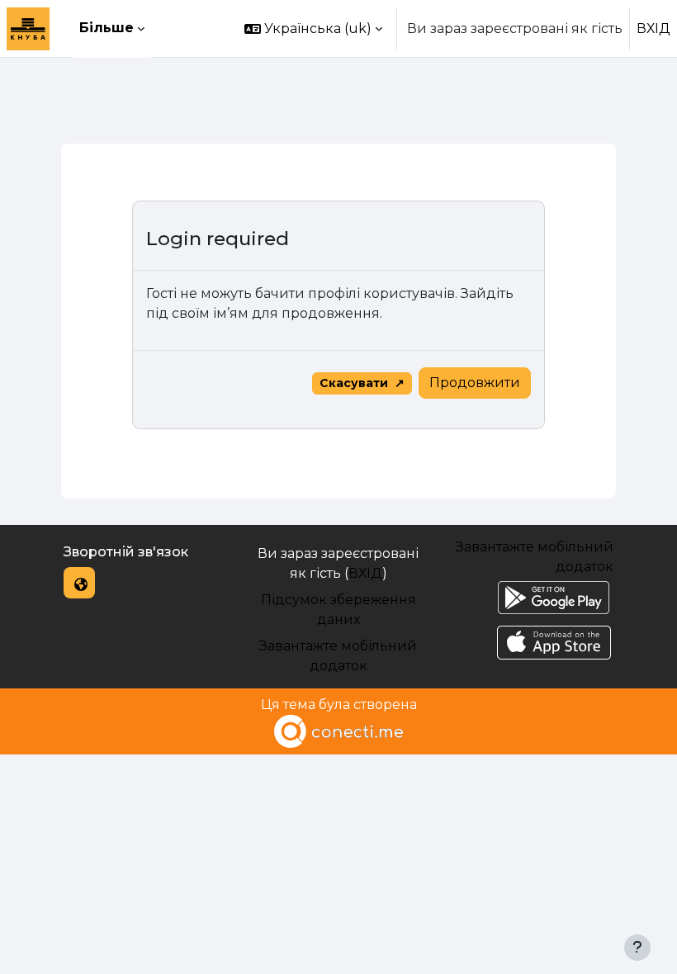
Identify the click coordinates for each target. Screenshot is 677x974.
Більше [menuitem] (106, 27)
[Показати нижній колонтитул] (637, 947)
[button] (313, 28)
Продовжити (474, 382)
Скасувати (354, 383)
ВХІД (653, 28)
